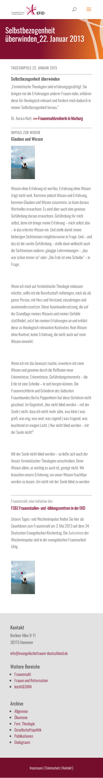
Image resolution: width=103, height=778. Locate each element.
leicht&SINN (23, 687)
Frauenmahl (22, 674)
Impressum (36, 767)
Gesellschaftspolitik (27, 730)
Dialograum (22, 742)
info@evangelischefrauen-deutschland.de (39, 653)
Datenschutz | (53, 767)
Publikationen (23, 736)
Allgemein (21, 711)
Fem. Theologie (24, 723)
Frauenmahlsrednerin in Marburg (58, 118)
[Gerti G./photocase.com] (23, 177)
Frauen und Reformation (31, 680)
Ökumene (21, 717)
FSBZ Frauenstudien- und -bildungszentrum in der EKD (48, 508)
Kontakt (67, 767)
